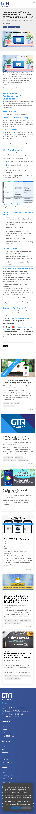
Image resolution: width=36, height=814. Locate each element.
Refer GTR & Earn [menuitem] (8, 736)
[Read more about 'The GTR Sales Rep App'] (18, 524)
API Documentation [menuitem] (9, 779)
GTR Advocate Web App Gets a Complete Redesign (17, 381)
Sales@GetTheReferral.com (15, 708)
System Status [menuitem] (7, 782)
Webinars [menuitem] (5, 753)
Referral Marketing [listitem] (25, 620)
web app (6, 403)
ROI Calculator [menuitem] (7, 762)
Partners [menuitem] (5, 759)
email (4, 27)
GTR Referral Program (10, 460)
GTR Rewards (19, 457)
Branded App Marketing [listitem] (11, 620)
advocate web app (9, 406)
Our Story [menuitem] (5, 727)
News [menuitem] (4, 750)
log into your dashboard (21, 318)
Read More (30, 409)
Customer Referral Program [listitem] (12, 623)
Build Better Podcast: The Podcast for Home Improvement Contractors (18, 655)
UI (11, 403)
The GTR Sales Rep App (16, 539)
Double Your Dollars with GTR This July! (16, 491)
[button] (34, 3)
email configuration (14, 27)
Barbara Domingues (10, 605)
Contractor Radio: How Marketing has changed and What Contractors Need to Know (16, 599)
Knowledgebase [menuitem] (7, 776)
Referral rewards (8, 457)
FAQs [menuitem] (3, 773)
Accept (15, 808)
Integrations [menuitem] (6, 756)
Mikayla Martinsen (26, 21)
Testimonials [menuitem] (6, 733)
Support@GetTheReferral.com (16, 711)
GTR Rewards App (23, 460)
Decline (26, 808)
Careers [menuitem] (4, 730)
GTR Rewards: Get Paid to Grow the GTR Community (17, 438)
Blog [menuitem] (3, 746)
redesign (17, 403)
